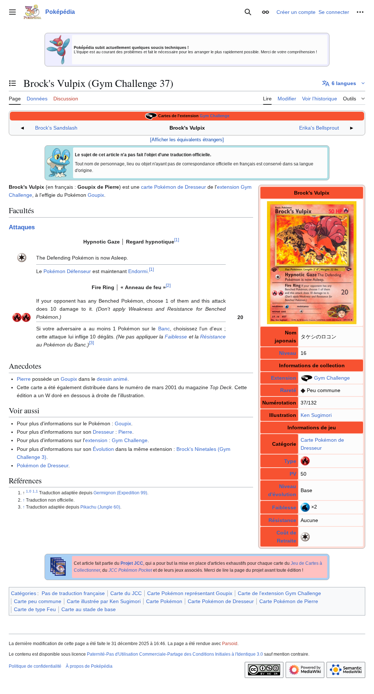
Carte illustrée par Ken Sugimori (104, 601)
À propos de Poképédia (89, 666)
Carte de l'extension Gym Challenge (279, 593)
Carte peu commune (37, 601)
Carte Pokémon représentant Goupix (189, 593)
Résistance (282, 520)
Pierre (24, 379)
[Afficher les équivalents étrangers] (187, 139)
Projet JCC (132, 563)
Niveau (287, 353)
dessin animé (112, 379)
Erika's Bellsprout (319, 128)
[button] (12, 12)
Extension (283, 378)
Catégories (23, 593)
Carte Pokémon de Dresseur (221, 601)
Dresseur (103, 432)
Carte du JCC (126, 593)
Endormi (138, 271)
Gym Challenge (214, 116)
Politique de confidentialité (35, 666)
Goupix (96, 195)
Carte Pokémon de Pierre (288, 601)
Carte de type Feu (35, 609)
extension (228, 187)
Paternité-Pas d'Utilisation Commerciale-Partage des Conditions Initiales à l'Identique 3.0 (175, 654)
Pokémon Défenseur (67, 271)
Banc (164, 328)
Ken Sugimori (316, 415)
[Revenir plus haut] (24, 500)
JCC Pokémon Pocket (130, 570)
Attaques (22, 227)
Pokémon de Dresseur (42, 465)
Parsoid (229, 643)
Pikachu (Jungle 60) (100, 507)
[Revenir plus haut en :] (29, 492)
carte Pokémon (158, 187)
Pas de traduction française (73, 593)
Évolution (103, 449)
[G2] (151, 116)
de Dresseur (192, 187)
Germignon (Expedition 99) (120, 492)
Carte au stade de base (88, 609)
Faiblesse (284, 507)
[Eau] (305, 507)
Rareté (288, 390)
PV (293, 474)
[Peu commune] (303, 390)
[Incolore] (305, 536)
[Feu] (305, 460)
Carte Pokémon (319, 440)
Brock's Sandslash (56, 128)
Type (290, 461)
